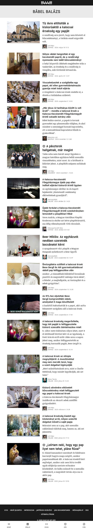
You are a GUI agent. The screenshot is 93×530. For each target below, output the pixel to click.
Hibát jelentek (16, 510)
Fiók (84, 527)
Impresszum (29, 510)
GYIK (6, 510)
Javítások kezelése (44, 510)
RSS (87, 510)
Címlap (27, 527)
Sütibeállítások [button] (47, 514)
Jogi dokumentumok (62, 510)
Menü (9, 527)
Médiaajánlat (77, 510)
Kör (65, 527)
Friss (47, 527)
